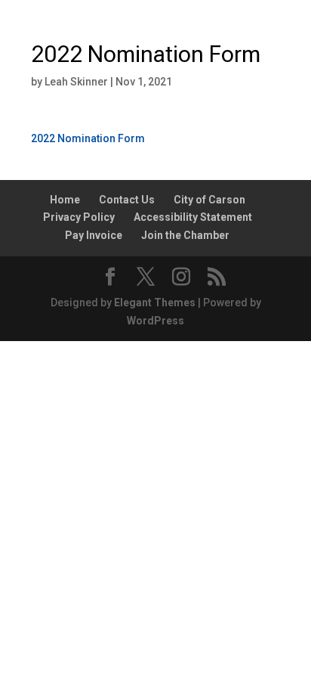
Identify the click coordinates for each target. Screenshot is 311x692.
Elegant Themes (155, 302)
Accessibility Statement (193, 217)
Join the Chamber (185, 235)
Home (65, 200)
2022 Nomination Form (88, 138)
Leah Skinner (76, 82)
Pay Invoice (93, 235)
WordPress (155, 321)
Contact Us (127, 200)
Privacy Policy (79, 217)
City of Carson (209, 200)
